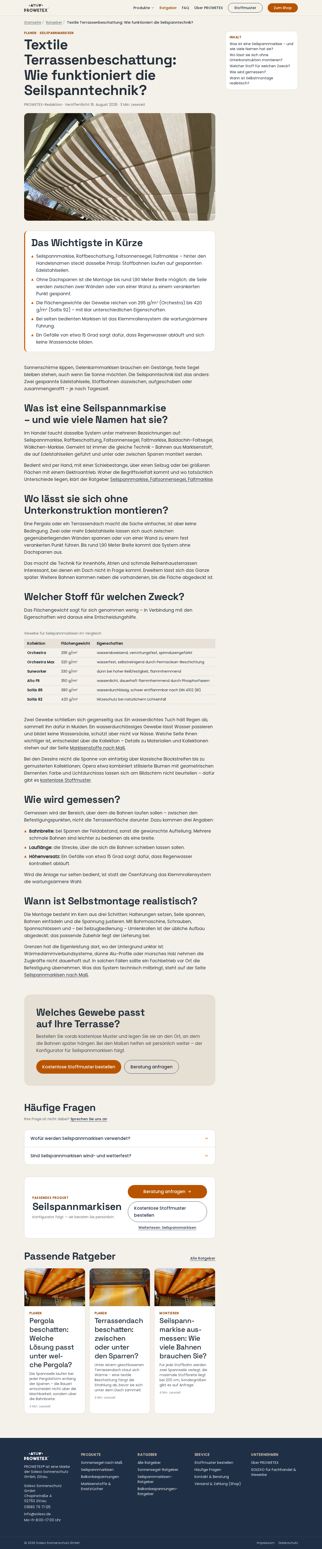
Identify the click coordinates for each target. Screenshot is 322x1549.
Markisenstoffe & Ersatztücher (96, 1486)
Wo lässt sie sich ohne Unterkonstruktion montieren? (256, 57)
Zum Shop (283, 7)
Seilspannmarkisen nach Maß (56, 975)
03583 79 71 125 (37, 1506)
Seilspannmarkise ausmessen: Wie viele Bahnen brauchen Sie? (183, 1338)
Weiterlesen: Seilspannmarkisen (167, 1227)
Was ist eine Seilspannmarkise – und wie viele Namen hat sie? (261, 46)
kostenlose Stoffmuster (65, 780)
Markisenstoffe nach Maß (97, 748)
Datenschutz (288, 1543)
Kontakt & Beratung (211, 1476)
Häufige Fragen (207, 1469)
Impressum (265, 1543)
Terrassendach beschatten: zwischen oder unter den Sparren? (119, 1338)
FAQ (185, 7)
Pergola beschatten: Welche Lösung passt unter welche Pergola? (51, 1342)
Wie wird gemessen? (248, 72)
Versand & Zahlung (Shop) (217, 1483)
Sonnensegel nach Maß (102, 1462)
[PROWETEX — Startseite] (36, 8)
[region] (119, 671)
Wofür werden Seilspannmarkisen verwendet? (80, 1138)
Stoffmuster (245, 7)
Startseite (32, 22)
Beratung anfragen (152, 1067)
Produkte (141, 7)
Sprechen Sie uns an (88, 1119)
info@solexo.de (37, 1514)
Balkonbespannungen (100, 1476)
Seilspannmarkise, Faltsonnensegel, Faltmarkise (161, 479)
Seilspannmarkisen (97, 1469)
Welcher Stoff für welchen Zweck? (260, 66)
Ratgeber (168, 7)
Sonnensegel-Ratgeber (158, 1469)
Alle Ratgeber (202, 1258)
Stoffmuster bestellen (213, 1462)
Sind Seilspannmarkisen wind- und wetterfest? (80, 1156)
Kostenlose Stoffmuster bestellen (78, 1067)
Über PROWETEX (208, 7)
